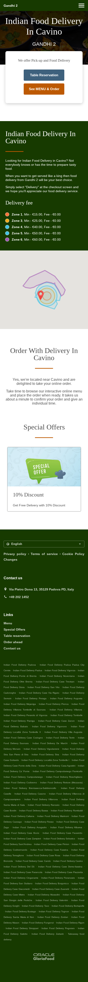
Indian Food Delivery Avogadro (29, 827)
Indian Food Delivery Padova (20, 665)
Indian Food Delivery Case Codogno (23, 737)
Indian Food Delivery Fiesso (39, 822)
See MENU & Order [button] (44, 89)
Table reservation (17, 636)
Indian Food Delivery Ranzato (43, 805)
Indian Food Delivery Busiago (20, 911)
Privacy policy (15, 554)
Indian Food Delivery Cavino (68, 861)
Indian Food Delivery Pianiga (19, 721)
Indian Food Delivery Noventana (57, 676)
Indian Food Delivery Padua (27, 670)
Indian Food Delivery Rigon (70, 922)
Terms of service (44, 554)
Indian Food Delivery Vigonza (60, 670)
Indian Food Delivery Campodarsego (23, 777)
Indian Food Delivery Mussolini (44, 894)
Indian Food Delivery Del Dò (19, 866)
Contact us (12, 648)
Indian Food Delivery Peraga (30, 698)
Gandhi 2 (11, 5)
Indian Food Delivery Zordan (52, 917)
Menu (8, 623)
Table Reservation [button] (44, 75)
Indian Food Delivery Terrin (60, 737)
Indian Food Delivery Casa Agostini (57, 765)
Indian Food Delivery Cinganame (21, 878)
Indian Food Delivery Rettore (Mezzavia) (61, 782)
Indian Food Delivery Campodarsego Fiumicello (58, 771)
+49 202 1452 (19, 597)
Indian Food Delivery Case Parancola (23, 872)
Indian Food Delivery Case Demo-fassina (60, 866)
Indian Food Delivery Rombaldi (67, 810)
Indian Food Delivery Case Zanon (56, 721)
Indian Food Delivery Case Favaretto (62, 833)
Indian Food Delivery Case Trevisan (55, 681)
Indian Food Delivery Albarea (66, 827)
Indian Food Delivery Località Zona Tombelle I (45, 760)
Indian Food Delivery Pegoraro (58, 928)
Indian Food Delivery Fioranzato (58, 878)
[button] (81, 5)
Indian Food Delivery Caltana (19, 816)
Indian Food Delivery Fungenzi (38, 922)
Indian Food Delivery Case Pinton (51, 844)
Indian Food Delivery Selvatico (59, 838)
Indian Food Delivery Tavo (35, 906)
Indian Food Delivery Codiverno (20, 782)
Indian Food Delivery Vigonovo (49, 726)
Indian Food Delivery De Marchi (49, 743)
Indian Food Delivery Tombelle (67, 715)
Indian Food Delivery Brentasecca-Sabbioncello (30, 788)
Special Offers (14, 629)
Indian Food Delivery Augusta (66, 698)
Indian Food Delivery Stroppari (22, 928)
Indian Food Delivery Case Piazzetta (64, 872)
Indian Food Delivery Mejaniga (20, 704)
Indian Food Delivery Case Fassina (49, 850)
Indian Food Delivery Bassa (33, 810)
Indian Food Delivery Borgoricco (52, 883)
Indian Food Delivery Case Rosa (43, 855)
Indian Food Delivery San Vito (44, 687)
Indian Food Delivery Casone (30, 794)
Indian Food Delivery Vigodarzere (41, 749)
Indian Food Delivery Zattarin (48, 934)
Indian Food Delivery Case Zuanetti (50, 889)
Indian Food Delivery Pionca (54, 704)
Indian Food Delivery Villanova (41, 799)
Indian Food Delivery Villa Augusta (63, 732)
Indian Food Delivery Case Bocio (21, 833)
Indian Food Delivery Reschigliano (64, 777)
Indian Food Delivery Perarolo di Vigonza (25, 715)
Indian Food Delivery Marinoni (53, 816)
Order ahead (13, 642)
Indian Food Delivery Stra (45, 754)
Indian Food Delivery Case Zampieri (22, 838)
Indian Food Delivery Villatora (66, 709)
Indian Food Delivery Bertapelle (68, 906)
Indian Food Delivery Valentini (52, 900)
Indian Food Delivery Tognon (54, 911)
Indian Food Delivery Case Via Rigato (39, 693)
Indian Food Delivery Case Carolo (33, 861)
